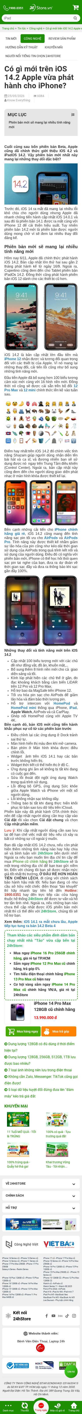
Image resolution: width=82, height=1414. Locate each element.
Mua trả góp (60, 1031)
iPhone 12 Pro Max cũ (47, 963)
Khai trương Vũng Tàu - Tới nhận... (58, 1164)
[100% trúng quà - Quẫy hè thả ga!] (21, 1149)
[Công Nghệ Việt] (22, 1244)
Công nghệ (32, 38)
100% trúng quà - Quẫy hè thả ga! (18, 1164)
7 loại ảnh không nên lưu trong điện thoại (39, 1070)
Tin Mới (11, 38)
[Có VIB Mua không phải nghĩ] (23, 1224)
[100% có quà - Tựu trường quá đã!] (60, 1119)
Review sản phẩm (62, 38)
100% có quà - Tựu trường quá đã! (58, 1134)
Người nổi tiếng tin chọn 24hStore (33, 56)
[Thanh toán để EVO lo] (59, 1224)
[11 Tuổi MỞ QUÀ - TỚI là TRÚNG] (21, 1119)
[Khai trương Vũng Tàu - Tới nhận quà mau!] (60, 1149)
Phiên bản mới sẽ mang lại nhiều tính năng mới (39, 124)
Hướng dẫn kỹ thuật (21, 47)
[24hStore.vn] (41, 8)
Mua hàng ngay (27, 1031)
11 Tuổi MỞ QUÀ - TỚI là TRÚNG (21, 1134)
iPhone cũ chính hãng (29, 861)
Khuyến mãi (54, 47)
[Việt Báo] (59, 1244)
